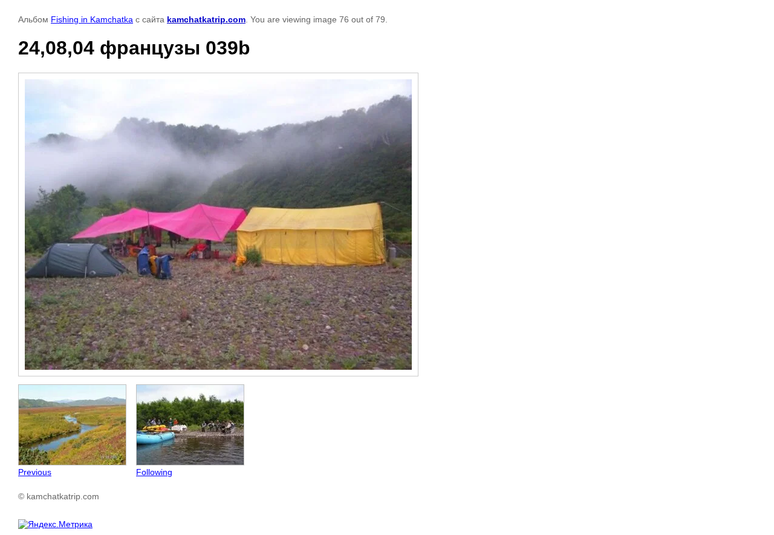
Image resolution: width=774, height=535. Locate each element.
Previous (34, 472)
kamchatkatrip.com (206, 19)
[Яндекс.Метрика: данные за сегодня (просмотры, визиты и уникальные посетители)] (55, 524)
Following (154, 472)
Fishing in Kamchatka (92, 19)
